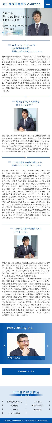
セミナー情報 (14, 413)
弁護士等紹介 (38, 405)
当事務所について (14, 401)
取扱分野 (14, 405)
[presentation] (4, 346)
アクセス (38, 401)
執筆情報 (38, 409)
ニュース (14, 409)
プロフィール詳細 (12, 32)
